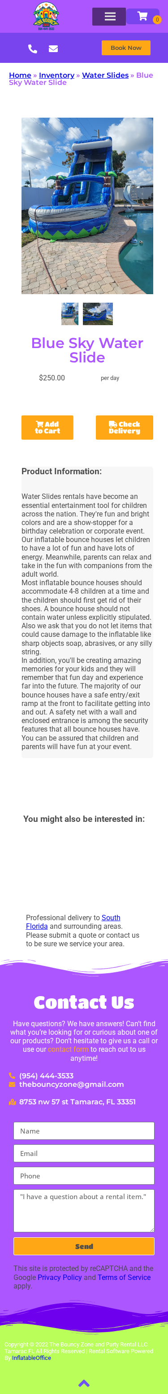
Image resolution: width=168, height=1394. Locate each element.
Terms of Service (124, 1277)
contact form (68, 1049)
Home (20, 75)
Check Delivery (124, 427)
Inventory (56, 75)
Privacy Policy (60, 1277)
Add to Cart (47, 427)
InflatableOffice (31, 1357)
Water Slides (105, 75)
